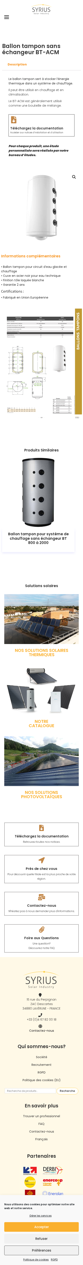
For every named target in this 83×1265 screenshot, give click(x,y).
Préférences (41, 1250)
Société (41, 1057)
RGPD (54, 1259)
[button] (74, 177)
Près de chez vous (41, 868)
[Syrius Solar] (41, 9)
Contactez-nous (41, 905)
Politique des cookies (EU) (42, 1080)
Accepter (41, 1227)
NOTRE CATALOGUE (41, 723)
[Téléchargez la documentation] (13, 119)
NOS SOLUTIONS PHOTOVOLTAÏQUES (41, 794)
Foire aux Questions (41, 938)
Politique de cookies (36, 1259)
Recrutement (41, 1065)
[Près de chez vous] (42, 860)
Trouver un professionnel (41, 1116)
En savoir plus (38, 493)
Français (41, 1139)
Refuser (41, 1238)
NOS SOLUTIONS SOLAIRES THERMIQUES (41, 652)
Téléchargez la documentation (36, 128)
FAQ (41, 1124)
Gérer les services (40, 1215)
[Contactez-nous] (42, 897)
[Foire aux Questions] (42, 930)
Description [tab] (17, 64)
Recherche (67, 1091)
